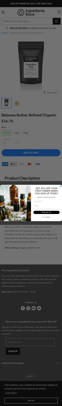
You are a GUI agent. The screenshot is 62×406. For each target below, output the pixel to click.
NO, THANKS (46, 217)
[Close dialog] (60, 187)
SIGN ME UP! (46, 212)
